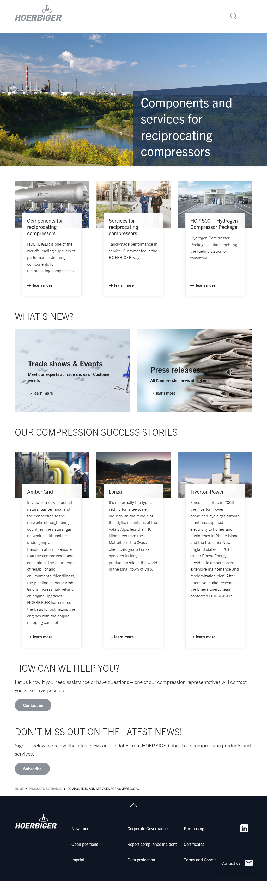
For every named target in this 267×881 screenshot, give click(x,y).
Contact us (33, 705)
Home (19, 789)
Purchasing (194, 828)
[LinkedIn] (244, 828)
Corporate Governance (148, 828)
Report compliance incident (152, 844)
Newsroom (80, 828)
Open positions (84, 844)
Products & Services (45, 789)
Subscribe (32, 768)
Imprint (77, 859)
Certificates (194, 844)
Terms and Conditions (203, 859)
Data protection (141, 859)
